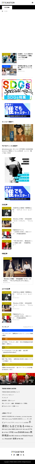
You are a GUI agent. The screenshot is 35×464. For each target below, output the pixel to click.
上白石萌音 (25, 422)
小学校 (11, 432)
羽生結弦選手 (8, 438)
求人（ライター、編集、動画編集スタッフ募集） (15, 403)
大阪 (23, 429)
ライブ (21, 422)
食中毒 (18, 438)
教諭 (6, 435)
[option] (9, 379)
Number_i (19, 416)
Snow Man (29, 416)
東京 (13, 435)
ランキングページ (27, 327)
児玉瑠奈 (9, 429)
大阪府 (26, 429)
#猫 (31, 151)
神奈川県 (20, 435)
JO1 (15, 416)
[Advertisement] (17, 32)
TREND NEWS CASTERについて (11, 392)
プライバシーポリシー (8, 395)
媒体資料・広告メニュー (8, 400)
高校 (22, 438)
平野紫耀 (16, 432)
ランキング (5, 397)
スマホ (8, 422)
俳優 (6, 429)
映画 (10, 435)
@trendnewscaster (7, 149)
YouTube (10, 419)
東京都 (16, 435)
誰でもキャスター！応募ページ (10, 406)
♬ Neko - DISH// (6, 153)
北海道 (17, 429)
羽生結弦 (25, 435)
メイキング (17, 422)
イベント (25, 419)
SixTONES (24, 416)
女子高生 (6, 432)
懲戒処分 (27, 432)
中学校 (27, 426)
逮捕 (14, 439)
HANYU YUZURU (7, 416)
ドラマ (12, 422)
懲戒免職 (21, 432)
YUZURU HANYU (17, 419)
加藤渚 (13, 429)
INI (13, 416)
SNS (3, 419)
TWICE (6, 419)
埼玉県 (20, 429)
